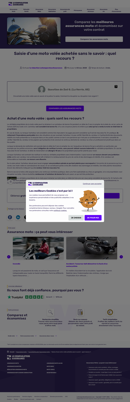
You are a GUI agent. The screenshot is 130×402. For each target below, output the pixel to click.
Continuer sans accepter (91, 184)
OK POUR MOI (93, 218)
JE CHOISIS (76, 218)
